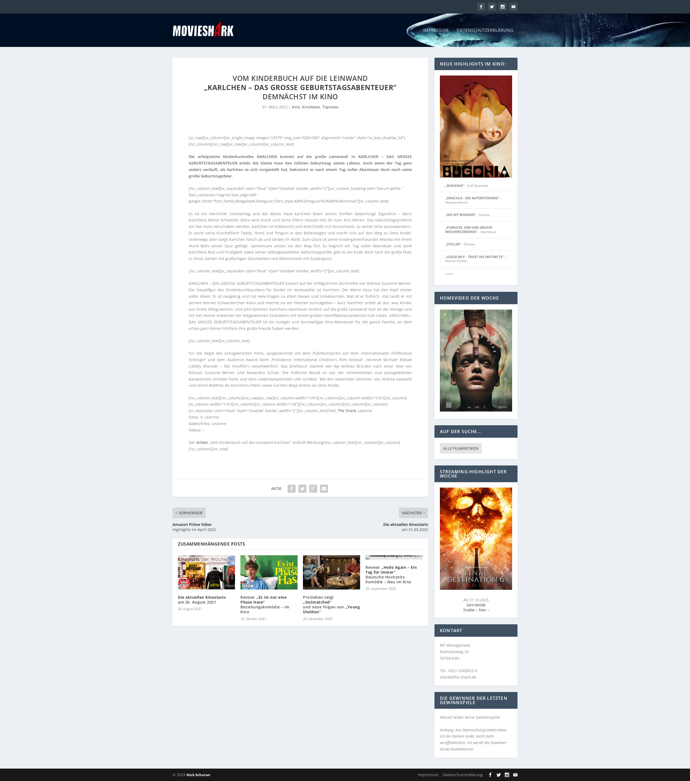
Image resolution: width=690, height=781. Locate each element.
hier (483, 609)
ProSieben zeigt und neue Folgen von (331, 605)
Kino (296, 106)
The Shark (347, 410)
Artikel (202, 442)
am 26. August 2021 (202, 600)
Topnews (330, 106)
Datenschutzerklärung (485, 30)
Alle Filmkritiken (460, 448)
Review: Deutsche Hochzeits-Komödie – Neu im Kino (391, 575)
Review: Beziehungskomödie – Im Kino (264, 605)
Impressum (435, 30)
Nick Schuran (198, 774)
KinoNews (311, 106)
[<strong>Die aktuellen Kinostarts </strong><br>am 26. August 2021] (206, 572)
